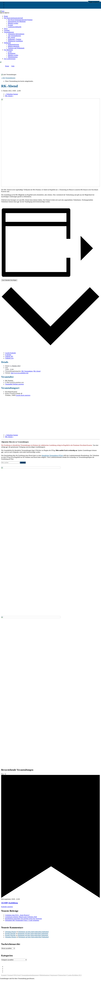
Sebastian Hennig (10, 932)
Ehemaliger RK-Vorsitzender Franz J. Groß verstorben (22, 920)
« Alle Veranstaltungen (8, 78)
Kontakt (10, 25)
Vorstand (6, 30)
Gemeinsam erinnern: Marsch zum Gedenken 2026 (21, 917)
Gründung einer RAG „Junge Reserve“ (17, 915)
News (6, 28)
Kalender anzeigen (7, 907)
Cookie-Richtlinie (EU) (74, 975)
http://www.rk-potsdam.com (19, 373)
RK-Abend (11, 37)
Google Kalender (10, 353)
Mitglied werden (13, 23)
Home (6, 16)
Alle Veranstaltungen (14, 35)
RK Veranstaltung (27, 371)
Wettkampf (7, 43)
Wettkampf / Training (14, 39)
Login (10, 51)
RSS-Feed (17, 975)
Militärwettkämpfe (13, 46)
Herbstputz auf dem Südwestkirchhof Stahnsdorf (33, 932)
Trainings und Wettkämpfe (16, 48)
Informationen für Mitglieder (17, 21)
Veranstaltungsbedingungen (30, 975)
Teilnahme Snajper (11, 94)
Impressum (53, 975)
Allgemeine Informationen (16, 34)
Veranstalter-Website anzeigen (14, 384)
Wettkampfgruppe (13, 44)
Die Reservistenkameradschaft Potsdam (20, 20)
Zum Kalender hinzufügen (9, 280)
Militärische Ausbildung (15, 41)
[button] (4, 13)
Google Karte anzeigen (23, 395)
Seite (12, 66)
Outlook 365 (9, 356)
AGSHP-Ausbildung (9, 903)
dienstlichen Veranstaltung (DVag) (52, 455)
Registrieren (11, 53)
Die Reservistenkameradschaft (13, 18)
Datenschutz (62, 975)
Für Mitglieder (8, 50)
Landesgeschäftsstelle (14, 27)
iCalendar (8, 354)
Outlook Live (9, 358)
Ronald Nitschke (10, 933)
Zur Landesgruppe (9, 59)
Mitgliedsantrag (13, 57)
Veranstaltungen (9, 32)
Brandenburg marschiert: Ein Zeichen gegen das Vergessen (23, 918)
